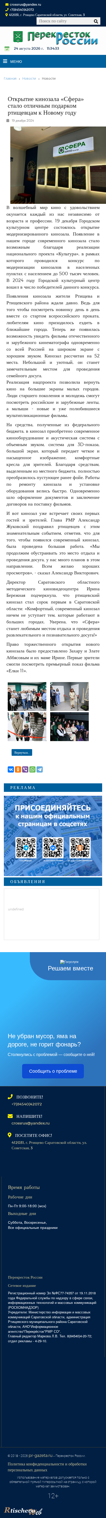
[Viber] (25, 769)
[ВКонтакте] (11, 769)
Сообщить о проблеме (53, 1071)
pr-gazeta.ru (40, 1455)
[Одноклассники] (18, 769)
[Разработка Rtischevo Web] (48, 1509)
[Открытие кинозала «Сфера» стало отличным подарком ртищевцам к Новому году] (27, 696)
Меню (16, 61)
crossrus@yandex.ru (25, 4)
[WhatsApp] (32, 769)
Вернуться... (21, 752)
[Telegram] (40, 769)
